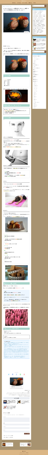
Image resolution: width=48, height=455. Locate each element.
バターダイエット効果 (35, 16)
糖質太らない (34, 32)
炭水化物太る (34, 24)
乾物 (34, 69)
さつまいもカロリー (10, 392)
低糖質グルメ (35, 71)
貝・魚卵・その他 (36, 102)
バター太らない (40, 16)
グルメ (35, 57)
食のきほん (35, 81)
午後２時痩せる (35, 74)
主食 (35, 92)
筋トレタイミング (39, 28)
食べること (24, 1)
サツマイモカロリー (14, 393)
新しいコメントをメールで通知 (8, 435)
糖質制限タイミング (35, 29)
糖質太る (38, 32)
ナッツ (35, 89)
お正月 (34, 63)
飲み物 (35, 106)
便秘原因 (34, 20)
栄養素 (35, 96)
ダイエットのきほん (24, 2)
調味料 (35, 99)
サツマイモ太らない (21, 393)
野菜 (29, 390)
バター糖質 (44, 16)
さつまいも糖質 (21, 392)
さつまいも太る (16, 392)
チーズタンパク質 (39, 13)
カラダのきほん (19, 2)
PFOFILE (34, 2)
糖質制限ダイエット (40, 29)
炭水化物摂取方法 (42, 24)
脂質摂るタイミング (35, 33)
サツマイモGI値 (9, 393)
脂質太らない (41, 32)
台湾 (35, 60)
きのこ (35, 84)
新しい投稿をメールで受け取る (8, 437)
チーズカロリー (34, 13)
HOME (24, 451)
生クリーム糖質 (34, 28)
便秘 (35, 66)
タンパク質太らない (35, 12)
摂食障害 (34, 76)
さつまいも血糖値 (26, 392)
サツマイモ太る (27, 393)
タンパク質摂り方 (40, 12)
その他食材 (36, 85)
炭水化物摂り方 (38, 24)
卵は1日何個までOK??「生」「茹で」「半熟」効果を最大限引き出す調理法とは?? (14, 356)
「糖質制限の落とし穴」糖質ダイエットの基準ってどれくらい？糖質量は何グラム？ (14, 357)
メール (4, 426)
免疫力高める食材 (37, 20)
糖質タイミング (43, 28)
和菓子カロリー (42, 20)
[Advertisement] (16, 40)
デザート (35, 88)
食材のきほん (14, 2)
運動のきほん (30, 2)
